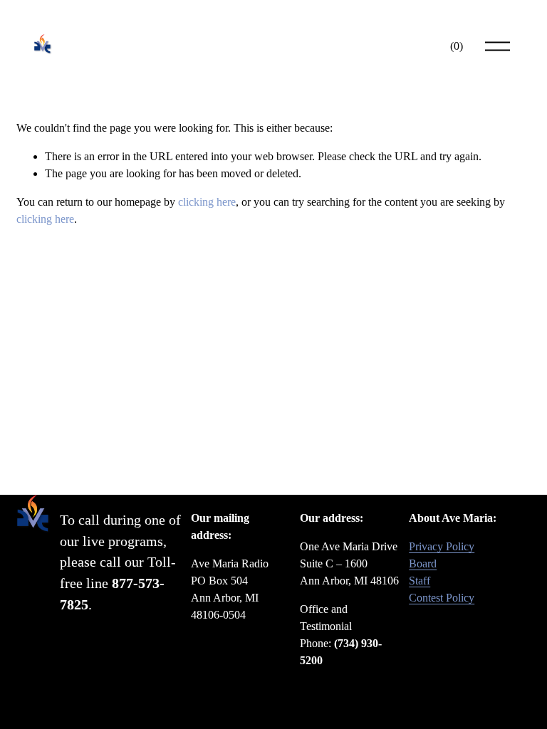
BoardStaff (423, 572)
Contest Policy (441, 598)
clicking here (207, 202)
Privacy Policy (441, 546)
